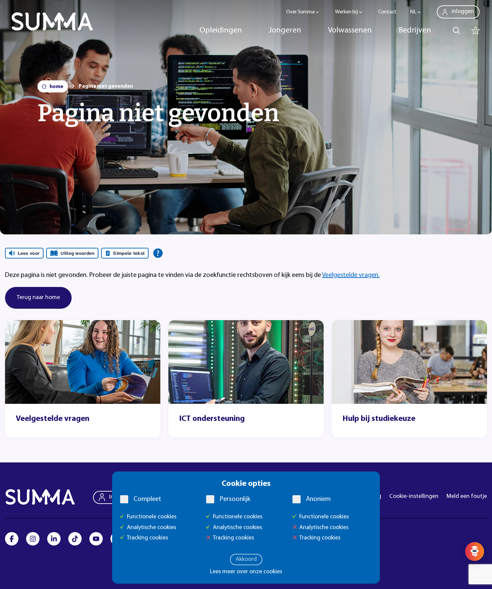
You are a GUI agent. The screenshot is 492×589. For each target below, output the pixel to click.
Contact (387, 12)
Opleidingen (220, 30)
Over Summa (300, 12)
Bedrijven (415, 30)
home (56, 86)
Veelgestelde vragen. (351, 275)
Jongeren (285, 30)
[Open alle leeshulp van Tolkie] (158, 253)
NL (413, 12)
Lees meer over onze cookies (246, 572)
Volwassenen (350, 30)
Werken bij (346, 12)
